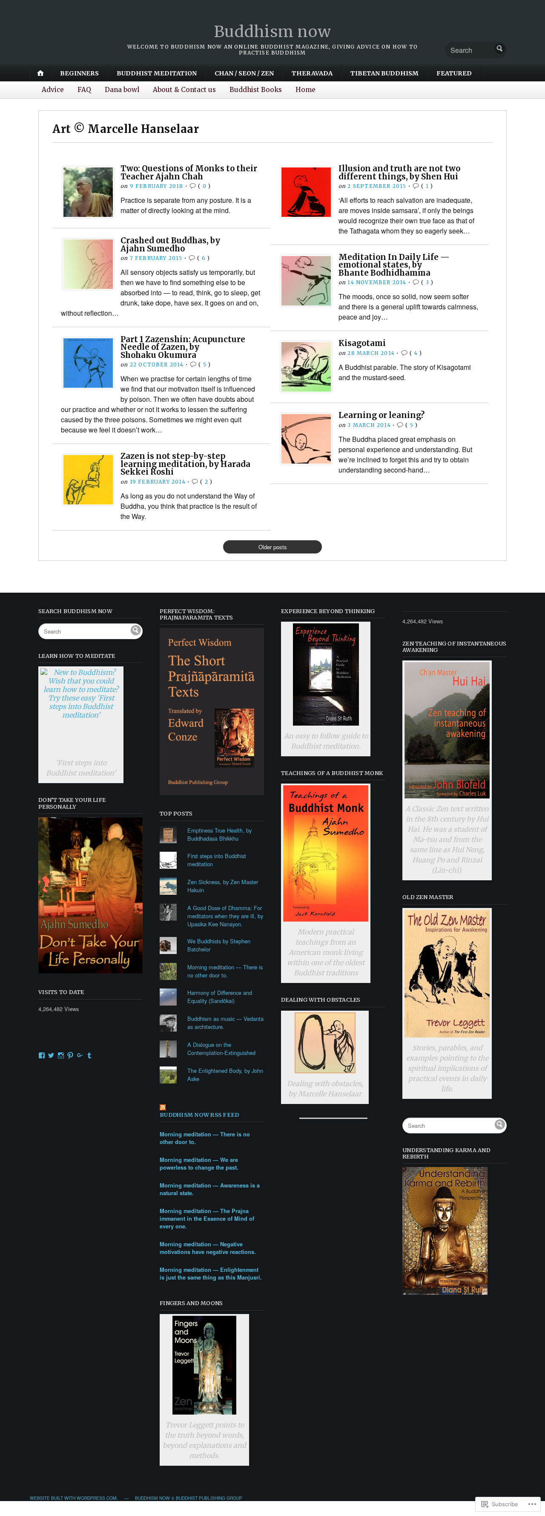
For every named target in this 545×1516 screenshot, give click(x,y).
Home (305, 90)
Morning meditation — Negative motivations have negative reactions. (208, 1248)
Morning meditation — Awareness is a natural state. (210, 1189)
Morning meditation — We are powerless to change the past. (199, 1163)
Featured (454, 73)
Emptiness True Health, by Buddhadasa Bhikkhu (219, 834)
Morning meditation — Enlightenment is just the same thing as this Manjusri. (211, 1273)
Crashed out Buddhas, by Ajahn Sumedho (170, 244)
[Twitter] (51, 1055)
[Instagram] (60, 1055)
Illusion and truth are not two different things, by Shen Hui (399, 172)
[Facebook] (41, 1055)
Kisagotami (362, 343)
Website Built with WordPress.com (73, 1498)
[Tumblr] (89, 1055)
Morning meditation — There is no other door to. (225, 971)
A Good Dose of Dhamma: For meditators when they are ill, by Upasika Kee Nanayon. (225, 916)
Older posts (272, 547)
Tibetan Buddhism (384, 73)
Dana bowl (122, 90)
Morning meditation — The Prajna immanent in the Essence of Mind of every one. (207, 1218)
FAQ (84, 90)
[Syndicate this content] (212, 1108)
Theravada (312, 73)
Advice (53, 90)
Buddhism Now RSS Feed (199, 1115)
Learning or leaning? (381, 415)
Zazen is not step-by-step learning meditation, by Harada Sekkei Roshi (185, 464)
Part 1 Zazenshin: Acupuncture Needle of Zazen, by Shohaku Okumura (182, 347)
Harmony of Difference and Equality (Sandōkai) (219, 997)
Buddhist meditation (157, 73)
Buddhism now (272, 31)
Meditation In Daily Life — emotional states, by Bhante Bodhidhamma (394, 265)
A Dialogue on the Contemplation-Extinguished (221, 1048)
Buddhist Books (255, 90)
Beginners (79, 73)
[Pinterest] (70, 1055)
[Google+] (80, 1055)
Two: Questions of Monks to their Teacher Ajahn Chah (188, 172)
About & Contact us (184, 90)
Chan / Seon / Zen (244, 73)
